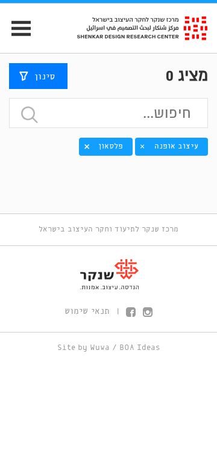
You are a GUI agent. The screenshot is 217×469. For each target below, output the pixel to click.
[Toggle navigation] (16, 28)
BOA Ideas (139, 348)
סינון (44, 77)
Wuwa (100, 348)
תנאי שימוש (87, 311)
